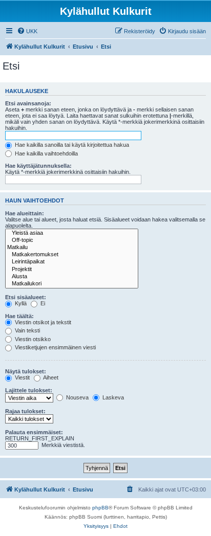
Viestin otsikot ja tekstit (42, 322)
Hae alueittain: (24, 213)
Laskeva (112, 397)
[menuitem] (27, 31)
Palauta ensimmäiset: (34, 432)
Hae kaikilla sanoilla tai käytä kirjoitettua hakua (71, 145)
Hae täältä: (19, 316)
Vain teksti (26, 330)
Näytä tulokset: (25, 371)
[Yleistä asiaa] (71, 233)
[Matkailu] (71, 247)
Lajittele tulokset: (28, 390)
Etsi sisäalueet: (25, 297)
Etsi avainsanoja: (28, 103)
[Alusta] (71, 276)
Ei (42, 303)
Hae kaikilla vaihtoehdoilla (45, 153)
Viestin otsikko (32, 339)
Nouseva (77, 397)
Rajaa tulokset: (25, 411)
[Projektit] (71, 269)
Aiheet (50, 377)
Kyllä (20, 303)
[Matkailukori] (71, 283)
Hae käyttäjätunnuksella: (38, 166)
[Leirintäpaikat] (71, 261)
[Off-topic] (71, 240)
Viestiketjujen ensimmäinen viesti (54, 347)
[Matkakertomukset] (71, 254)
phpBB (100, 507)
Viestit (21, 377)
